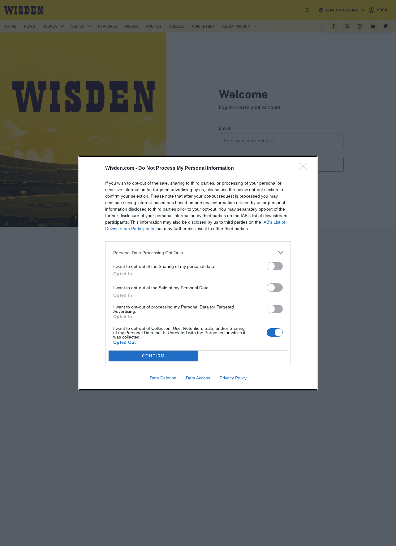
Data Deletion (163, 377)
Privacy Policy (233, 377)
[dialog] (198, 273)
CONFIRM (153, 356)
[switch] (275, 266)
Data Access (198, 377)
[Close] (305, 168)
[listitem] (198, 252)
